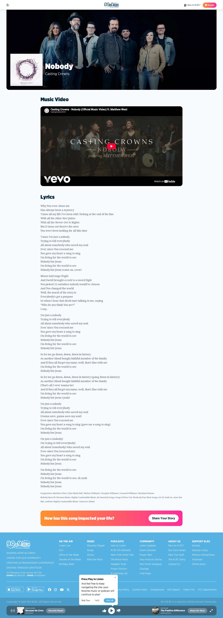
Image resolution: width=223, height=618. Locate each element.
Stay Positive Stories (151, 559)
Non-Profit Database (151, 564)
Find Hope (145, 573)
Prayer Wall (146, 554)
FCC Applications (207, 589)
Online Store (199, 564)
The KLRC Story (176, 559)
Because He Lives (34, 610)
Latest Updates (148, 545)
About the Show (197, 610)
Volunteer (197, 559)
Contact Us (174, 564)
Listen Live (64, 545)
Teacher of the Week (70, 559)
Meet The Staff (176, 554)
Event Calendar (148, 550)
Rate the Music (95, 559)
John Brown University (203, 601)
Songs (90, 550)
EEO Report (173, 589)
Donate (210, 5)
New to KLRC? (194, 5)
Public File (189, 589)
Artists (90, 554)
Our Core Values (177, 550)
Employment (157, 589)
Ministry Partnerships (203, 554)
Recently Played (95, 545)
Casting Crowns (57, 74)
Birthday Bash (66, 564)
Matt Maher (29, 613)
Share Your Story (163, 518)
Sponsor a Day (200, 550)
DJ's (61, 550)
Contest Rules (139, 589)
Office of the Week (69, 554)
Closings (144, 568)
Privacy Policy (121, 589)
